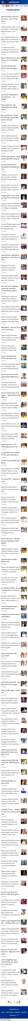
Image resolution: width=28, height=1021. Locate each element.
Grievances (13, 1015)
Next (17, 1002)
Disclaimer (17, 1012)
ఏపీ (21, 6)
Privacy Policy (9, 1012)
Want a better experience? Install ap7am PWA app (5, 1020)
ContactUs (24, 1012)
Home (2, 1012)
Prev (10, 1002)
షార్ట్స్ (7, 6)
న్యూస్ (3, 6)
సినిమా (17, 6)
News (12, 6)
